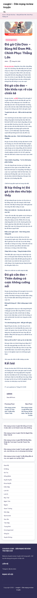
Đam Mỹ (6, 465)
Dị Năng (6, 469)
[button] (11, 397)
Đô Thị (6, 472)
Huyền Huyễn (8, 480)
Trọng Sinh (7, 526)
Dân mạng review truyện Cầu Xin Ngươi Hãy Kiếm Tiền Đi (18, 434)
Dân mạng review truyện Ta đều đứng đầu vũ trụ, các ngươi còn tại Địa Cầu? (18, 457)
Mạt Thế (6, 498)
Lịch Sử (6, 490)
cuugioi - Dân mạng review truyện (18, 5)
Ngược (6, 505)
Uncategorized (11, 40)
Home (4, 14)
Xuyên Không (8, 537)
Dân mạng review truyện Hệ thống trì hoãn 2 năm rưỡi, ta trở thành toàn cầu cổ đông (18, 427)
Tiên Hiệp (7, 523)
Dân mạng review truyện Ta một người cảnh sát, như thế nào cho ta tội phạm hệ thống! (18, 450)
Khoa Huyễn (7, 483)
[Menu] (4, 11)
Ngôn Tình (7, 501)
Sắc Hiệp (6, 512)
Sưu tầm (6, 519)
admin (9, 394)
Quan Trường (8, 508)
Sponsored (7, 515)
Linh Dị (6, 494)
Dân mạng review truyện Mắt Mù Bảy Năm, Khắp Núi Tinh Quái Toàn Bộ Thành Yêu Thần (18, 442)
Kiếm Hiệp (7, 487)
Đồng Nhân (7, 476)
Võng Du (6, 533)
